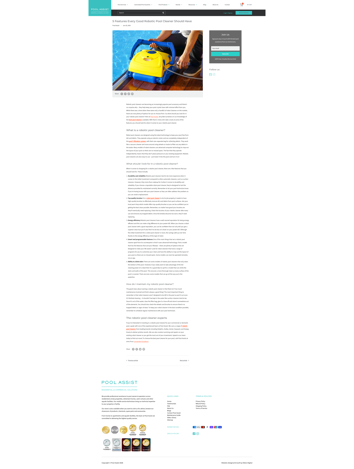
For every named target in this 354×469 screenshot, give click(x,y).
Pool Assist (154, 117)
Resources (192, 5)
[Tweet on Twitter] (128, 93)
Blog (204, 5)
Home (169, 401)
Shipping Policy (201, 406)
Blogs (169, 411)
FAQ (168, 406)
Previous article (133, 360)
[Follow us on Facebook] (210, 74)
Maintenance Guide (174, 415)
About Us (215, 5)
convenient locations (141, 341)
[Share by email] (132, 93)
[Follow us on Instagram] (214, 74)
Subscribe (225, 54)
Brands (178, 5)
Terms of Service (201, 408)
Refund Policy (200, 404)
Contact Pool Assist (174, 413)
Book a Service (243, 13)
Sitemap (170, 420)
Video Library (171, 417)
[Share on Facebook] (121, 93)
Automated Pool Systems (142, 5)
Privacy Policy (200, 401)
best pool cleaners (135, 120)
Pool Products (163, 5)
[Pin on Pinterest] (125, 93)
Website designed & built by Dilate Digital (236, 463)
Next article (183, 360)
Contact (227, 5)
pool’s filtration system (137, 141)
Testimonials (171, 404)
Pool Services (122, 5)
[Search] (163, 13)
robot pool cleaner (153, 198)
